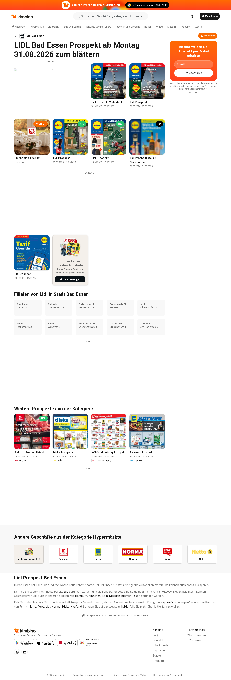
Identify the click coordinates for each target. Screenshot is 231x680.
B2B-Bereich (195, 640)
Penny (23, 606)
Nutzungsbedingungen (185, 86)
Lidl (48, 606)
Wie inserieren (196, 635)
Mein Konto (211, 16)
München (95, 596)
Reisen (148, 26)
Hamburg (81, 596)
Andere (159, 26)
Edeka (65, 606)
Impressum (160, 650)
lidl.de (124, 606)
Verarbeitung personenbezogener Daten (198, 87)
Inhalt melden (161, 645)
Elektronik (53, 26)
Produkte (186, 26)
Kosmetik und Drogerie (127, 26)
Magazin (172, 26)
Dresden (114, 596)
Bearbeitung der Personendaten (168, 675)
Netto (32, 606)
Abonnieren (209, 35)
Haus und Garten (71, 26)
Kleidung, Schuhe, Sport (98, 26)
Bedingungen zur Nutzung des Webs (128, 675)
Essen (136, 596)
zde (66, 592)
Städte (198, 26)
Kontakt (158, 640)
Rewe (41, 606)
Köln (105, 596)
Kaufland (76, 606)
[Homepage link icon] (83, 615)
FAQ (155, 635)
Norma (55, 606)
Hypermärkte (37, 26)
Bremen (126, 596)
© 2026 (56, 675)
